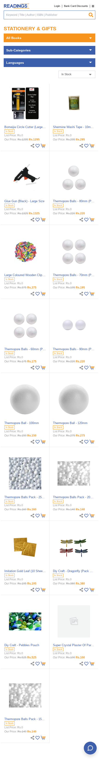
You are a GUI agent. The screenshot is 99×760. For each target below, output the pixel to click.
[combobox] (46, 15)
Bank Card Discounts (76, 6)
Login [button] (57, 6)
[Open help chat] (90, 748)
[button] (93, 6)
